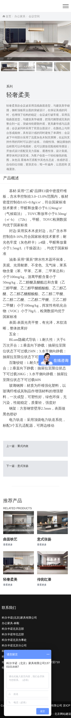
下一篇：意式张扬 (17, 465)
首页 (8, 16)
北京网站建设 (62, 713)
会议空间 (34, 16)
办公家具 (19, 16)
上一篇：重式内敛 (17, 446)
